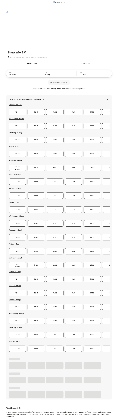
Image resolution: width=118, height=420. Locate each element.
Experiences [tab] (85, 63)
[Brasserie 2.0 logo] (59, 4)
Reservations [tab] (32, 63)
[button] (23, 73)
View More (10, 417)
